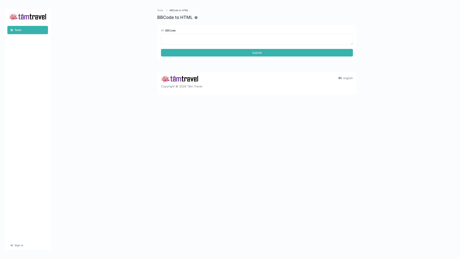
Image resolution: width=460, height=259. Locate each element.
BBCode (170, 30)
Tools (18, 29)
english (347, 78)
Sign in (19, 245)
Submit (257, 52)
